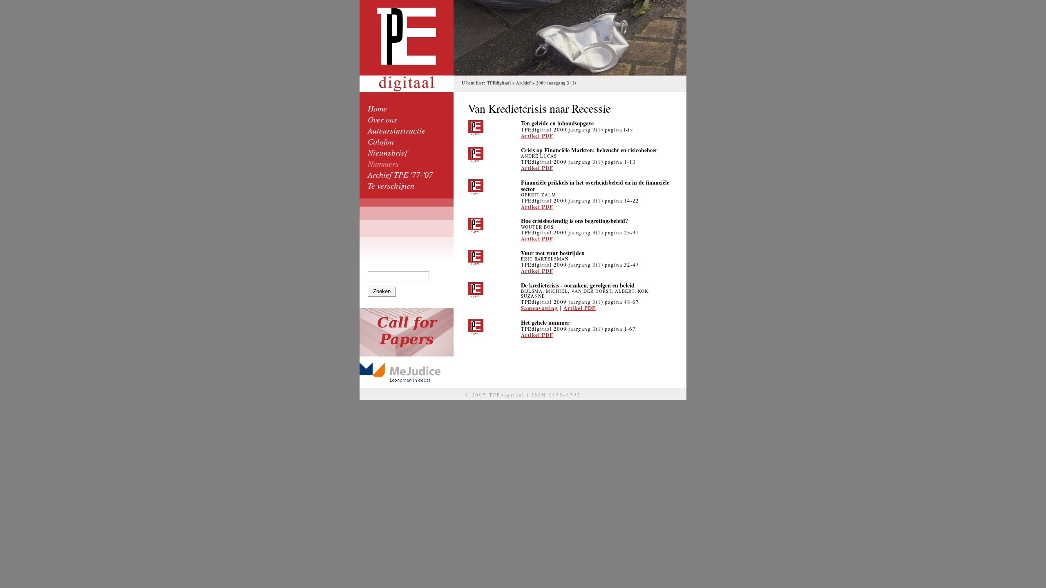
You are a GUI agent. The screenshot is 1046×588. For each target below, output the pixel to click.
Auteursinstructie (396, 130)
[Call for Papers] (407, 332)
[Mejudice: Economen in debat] (407, 372)
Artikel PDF (537, 135)
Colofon (381, 141)
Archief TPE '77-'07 (400, 174)
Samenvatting (539, 308)
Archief (523, 83)
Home (377, 108)
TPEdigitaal (499, 83)
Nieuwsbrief (387, 152)
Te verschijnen (391, 185)
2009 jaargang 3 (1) (556, 83)
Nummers (383, 163)
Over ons (382, 119)
